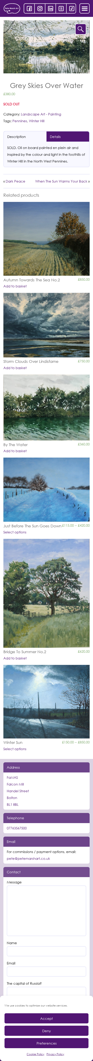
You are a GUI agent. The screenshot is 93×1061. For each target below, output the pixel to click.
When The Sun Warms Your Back (61, 181)
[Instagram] (40, 8)
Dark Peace (15, 181)
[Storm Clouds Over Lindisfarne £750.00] (46, 325)
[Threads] (61, 8)
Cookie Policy (35, 1054)
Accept (46, 1018)
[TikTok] (72, 8)
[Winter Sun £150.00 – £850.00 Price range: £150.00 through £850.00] (46, 701)
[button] (80, 29)
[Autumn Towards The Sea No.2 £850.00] (46, 239)
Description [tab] (16, 136)
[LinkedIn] (50, 8)
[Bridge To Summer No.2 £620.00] (46, 593)
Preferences (47, 1043)
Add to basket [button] (15, 286)
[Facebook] (29, 8)
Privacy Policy (55, 1054)
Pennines (19, 121)
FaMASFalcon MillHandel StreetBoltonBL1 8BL (18, 791)
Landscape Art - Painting (41, 114)
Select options (14, 532)
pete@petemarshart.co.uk (28, 858)
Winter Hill (36, 121)
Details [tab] (55, 136)
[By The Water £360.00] (46, 407)
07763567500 (17, 828)
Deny (46, 1031)
